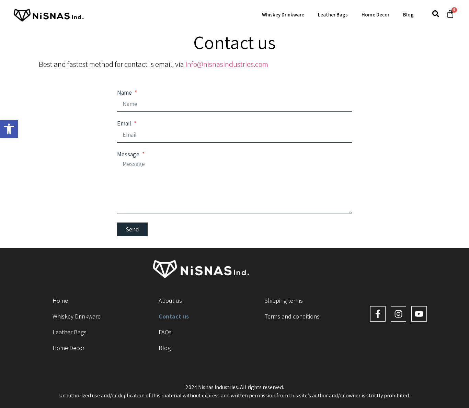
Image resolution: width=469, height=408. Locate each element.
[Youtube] (419, 314)
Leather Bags (333, 14)
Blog (408, 14)
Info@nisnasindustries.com (226, 64)
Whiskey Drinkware (283, 14)
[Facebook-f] (378, 314)
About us (170, 300)
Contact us (174, 316)
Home (60, 300)
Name (125, 92)
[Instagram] (398, 314)
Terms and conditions (292, 316)
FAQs (165, 332)
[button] (9, 129)
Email (125, 123)
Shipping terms (284, 300)
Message (129, 154)
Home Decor (375, 14)
